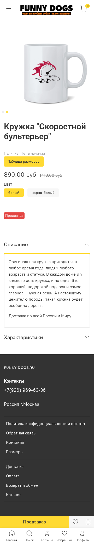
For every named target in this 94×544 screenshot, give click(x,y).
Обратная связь (21, 432)
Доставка (15, 466)
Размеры (14, 451)
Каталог (13, 494)
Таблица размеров (23, 161)
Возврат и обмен (22, 485)
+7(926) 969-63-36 (25, 390)
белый (13, 192)
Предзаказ (34, 522)
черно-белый (43, 192)
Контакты (15, 442)
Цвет (8, 184)
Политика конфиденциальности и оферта (45, 423)
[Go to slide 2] (7, 112)
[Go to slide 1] (3, 112)
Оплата (13, 475)
